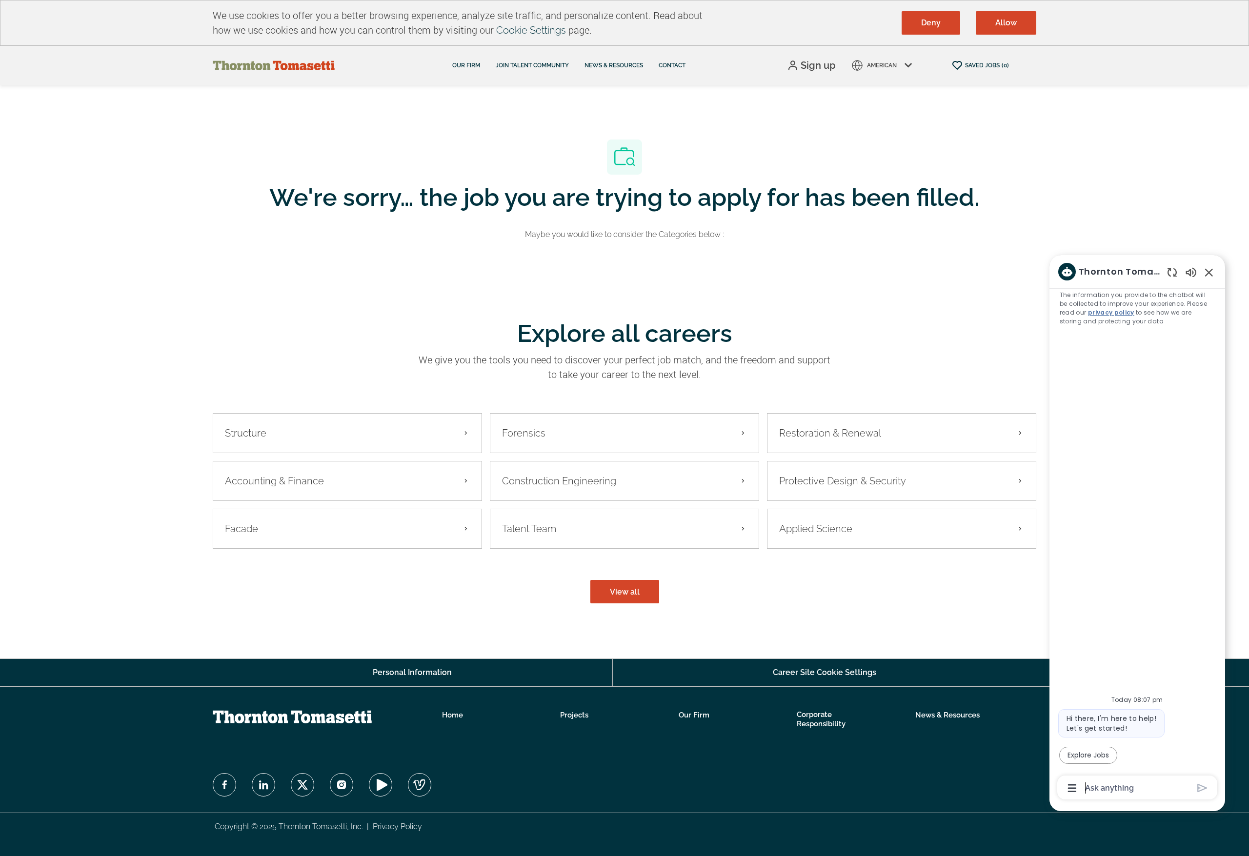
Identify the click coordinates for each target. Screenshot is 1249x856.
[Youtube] (380, 784)
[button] (811, 65)
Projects (574, 715)
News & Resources (947, 715)
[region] (1137, 529)
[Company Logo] (274, 65)
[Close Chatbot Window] (1209, 272)
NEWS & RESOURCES (613, 65)
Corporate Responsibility (821, 719)
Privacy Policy (397, 826)
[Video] (419, 784)
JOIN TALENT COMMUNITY (532, 65)
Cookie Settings (531, 30)
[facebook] (224, 784)
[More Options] (1072, 788)
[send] (1202, 788)
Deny (931, 22)
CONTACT (672, 65)
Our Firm (694, 715)
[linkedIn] (263, 784)
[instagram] (341, 784)
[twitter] (302, 784)
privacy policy (1111, 312)
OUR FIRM (466, 65)
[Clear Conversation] (1172, 272)
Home (452, 715)
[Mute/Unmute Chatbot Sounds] (1191, 272)
